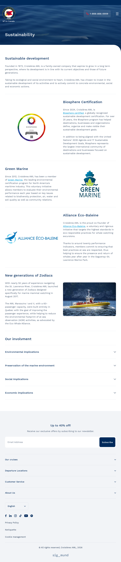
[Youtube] (26, 515)
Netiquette (10, 530)
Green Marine (15, 180)
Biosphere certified (73, 113)
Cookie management (15, 537)
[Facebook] (6, 515)
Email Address (15, 442)
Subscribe (107, 442)
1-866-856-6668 (99, 13)
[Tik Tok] (20, 515)
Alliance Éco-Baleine (74, 226)
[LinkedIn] (10, 515)
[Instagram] (15, 515)
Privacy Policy (12, 522)
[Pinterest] (31, 515)
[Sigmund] (60, 555)
